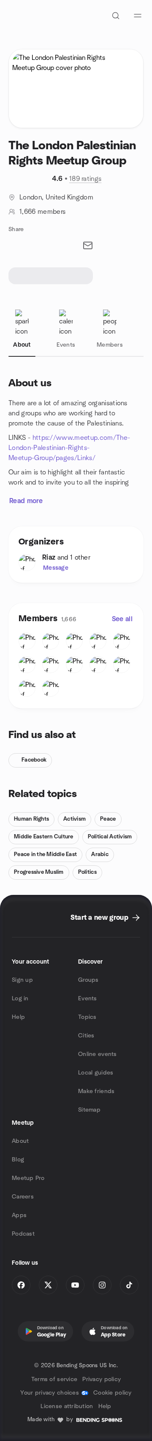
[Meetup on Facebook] (21, 1285)
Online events (97, 1054)
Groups (88, 980)
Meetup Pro (28, 1178)
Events (87, 999)
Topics (87, 1017)
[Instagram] (102, 1285)
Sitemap (89, 1110)
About (20, 1141)
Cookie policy (112, 1393)
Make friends (96, 1091)
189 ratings (85, 178)
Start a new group (99, 917)
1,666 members (42, 211)
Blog (18, 1160)
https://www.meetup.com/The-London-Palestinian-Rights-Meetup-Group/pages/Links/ (69, 447)
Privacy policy (101, 1379)
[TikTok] (129, 1285)
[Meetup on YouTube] (75, 1285)
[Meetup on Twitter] (48, 1285)
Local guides (95, 1073)
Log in (20, 999)
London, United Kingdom (56, 197)
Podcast (23, 1234)
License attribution (67, 1406)
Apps (19, 1215)
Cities (86, 1036)
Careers (23, 1197)
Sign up (22, 980)
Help (18, 1017)
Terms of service (54, 1379)
